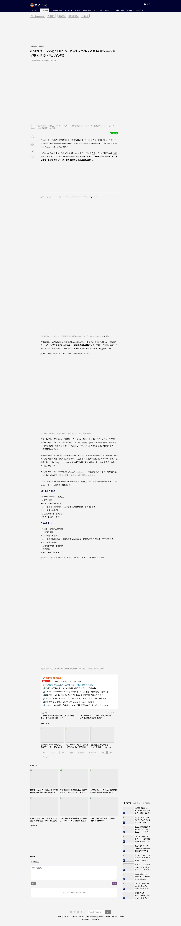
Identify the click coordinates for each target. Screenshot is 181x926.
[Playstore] (81, 911)
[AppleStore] (85, 911)
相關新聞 (33, 765)
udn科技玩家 (33, 46)
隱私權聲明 (93, 917)
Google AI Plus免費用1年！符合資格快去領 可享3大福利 (142, 820)
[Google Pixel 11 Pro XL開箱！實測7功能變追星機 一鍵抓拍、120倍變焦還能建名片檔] (128, 858)
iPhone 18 (45, 723)
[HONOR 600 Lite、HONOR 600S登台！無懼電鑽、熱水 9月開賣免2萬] (44, 806)
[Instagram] (74, 911)
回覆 (114, 883)
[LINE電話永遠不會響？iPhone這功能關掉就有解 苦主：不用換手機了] (128, 839)
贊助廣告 (33, 825)
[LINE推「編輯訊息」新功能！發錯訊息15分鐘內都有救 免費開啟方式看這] (128, 886)
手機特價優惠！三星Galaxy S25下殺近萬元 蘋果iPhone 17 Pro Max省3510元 (73, 791)
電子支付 (130, 10)
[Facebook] (70, 911)
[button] (147, 4)
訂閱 (108, 912)
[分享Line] (32, 144)
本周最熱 (136, 803)
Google (45, 757)
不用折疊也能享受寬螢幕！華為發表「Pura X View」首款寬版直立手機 (74, 819)
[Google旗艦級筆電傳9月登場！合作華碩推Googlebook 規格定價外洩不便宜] (128, 829)
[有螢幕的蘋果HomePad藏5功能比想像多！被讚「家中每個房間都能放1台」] (128, 895)
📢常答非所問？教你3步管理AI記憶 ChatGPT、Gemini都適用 (68, 701)
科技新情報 (119, 10)
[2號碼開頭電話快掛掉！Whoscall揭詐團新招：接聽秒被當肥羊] (128, 810)
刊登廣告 (59, 917)
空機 (103, 753)
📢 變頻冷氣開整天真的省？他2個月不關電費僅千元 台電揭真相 (69, 688)
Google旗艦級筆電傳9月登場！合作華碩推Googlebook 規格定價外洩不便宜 (142, 829)
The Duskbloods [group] (37, 16)
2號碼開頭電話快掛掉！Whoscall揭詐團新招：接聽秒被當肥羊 (143, 810)
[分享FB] (32, 137)
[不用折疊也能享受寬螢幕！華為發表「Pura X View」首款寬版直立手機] (74, 806)
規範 (33, 883)
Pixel (45, 753)
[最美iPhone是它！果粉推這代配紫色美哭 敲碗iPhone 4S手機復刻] (44, 778)
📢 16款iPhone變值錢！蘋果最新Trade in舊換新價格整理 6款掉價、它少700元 (75, 705)
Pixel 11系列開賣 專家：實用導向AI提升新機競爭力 (103, 819)
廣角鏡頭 (81, 753)
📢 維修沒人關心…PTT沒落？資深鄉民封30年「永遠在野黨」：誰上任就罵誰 (74, 698)
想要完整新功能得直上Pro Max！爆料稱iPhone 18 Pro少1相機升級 (101, 746)
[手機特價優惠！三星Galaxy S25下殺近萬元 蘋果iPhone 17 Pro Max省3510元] (74, 778)
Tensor (55, 757)
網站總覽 (121, 917)
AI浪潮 (100, 10)
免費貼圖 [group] (85, 16)
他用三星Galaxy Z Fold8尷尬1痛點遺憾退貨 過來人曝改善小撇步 (104, 791)
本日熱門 (127, 803)
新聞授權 (74, 917)
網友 (71, 753)
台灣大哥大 (92, 753)
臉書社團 (105, 336)
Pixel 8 (54, 753)
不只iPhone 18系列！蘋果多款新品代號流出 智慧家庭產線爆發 (77, 746)
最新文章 (35, 10)
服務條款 (81, 917)
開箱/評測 (68, 10)
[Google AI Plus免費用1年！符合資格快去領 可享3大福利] (128, 820)
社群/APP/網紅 (56, 10)
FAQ (65, 917)
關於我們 (114, 917)
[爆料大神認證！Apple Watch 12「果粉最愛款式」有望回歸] (128, 876)
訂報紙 (108, 917)
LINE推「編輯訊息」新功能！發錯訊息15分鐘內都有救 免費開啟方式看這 (142, 886)
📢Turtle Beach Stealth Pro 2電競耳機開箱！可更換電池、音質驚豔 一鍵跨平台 (76, 691)
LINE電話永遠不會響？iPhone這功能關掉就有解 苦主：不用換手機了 (142, 839)
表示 (93, 153)
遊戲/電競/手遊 (89, 10)
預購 (111, 753)
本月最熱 (146, 803)
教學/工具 (109, 10)
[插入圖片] (109, 883)
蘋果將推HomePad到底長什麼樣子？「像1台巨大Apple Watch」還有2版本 (52, 746)
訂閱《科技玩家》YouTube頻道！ (69, 681)
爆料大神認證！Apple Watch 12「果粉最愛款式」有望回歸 (143, 876)
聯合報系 (101, 917)
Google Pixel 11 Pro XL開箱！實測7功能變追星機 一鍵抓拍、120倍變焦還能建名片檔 (142, 858)
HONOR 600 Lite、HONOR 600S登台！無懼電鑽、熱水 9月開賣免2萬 (44, 819)
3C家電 (77, 10)
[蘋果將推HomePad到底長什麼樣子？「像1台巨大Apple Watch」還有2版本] (52, 735)
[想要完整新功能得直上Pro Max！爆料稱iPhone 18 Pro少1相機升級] (102, 735)
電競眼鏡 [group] (62, 16)
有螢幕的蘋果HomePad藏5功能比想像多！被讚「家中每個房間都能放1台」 (143, 895)
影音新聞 (139, 10)
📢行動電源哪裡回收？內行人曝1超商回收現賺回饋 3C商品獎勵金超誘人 (73, 695)
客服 (68, 917)
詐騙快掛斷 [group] (73, 16)
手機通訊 (44, 10)
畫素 (63, 753)
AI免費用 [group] (51, 16)
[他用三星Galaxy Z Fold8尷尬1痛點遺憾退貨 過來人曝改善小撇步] (104, 778)
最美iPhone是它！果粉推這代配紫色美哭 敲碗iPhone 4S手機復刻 (44, 791)
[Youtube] (145, 4)
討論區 (33, 856)
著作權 (87, 917)
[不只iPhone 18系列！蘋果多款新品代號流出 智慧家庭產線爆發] (77, 735)
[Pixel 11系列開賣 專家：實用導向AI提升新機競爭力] (104, 806)
